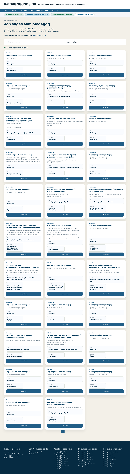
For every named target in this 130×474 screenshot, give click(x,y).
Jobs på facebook (51, 10)
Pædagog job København (62, 452)
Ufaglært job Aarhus (60, 454)
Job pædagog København (86, 464)
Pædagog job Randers (61, 462)
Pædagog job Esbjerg (60, 460)
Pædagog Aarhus (108, 456)
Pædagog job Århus (109, 460)
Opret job (39, 10)
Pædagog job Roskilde (85, 456)
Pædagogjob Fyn (83, 466)
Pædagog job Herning (85, 458)
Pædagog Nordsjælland (61, 466)
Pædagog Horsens (109, 454)
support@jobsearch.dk (11, 456)
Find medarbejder (27, 10)
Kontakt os (15, 10)
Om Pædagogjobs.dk (35, 452)
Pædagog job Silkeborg (85, 460)
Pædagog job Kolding (60, 464)
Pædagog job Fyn (108, 462)
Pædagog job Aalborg (61, 458)
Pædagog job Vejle (84, 454)
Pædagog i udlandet (109, 458)
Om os (6, 10)
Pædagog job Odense (61, 456)
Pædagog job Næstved (110, 452)
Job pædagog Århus (84, 462)
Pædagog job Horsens (85, 452)
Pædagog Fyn (58, 468)
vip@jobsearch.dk (39, 35)
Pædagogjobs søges (10, 20)
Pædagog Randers (109, 464)
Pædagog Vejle (108, 466)
